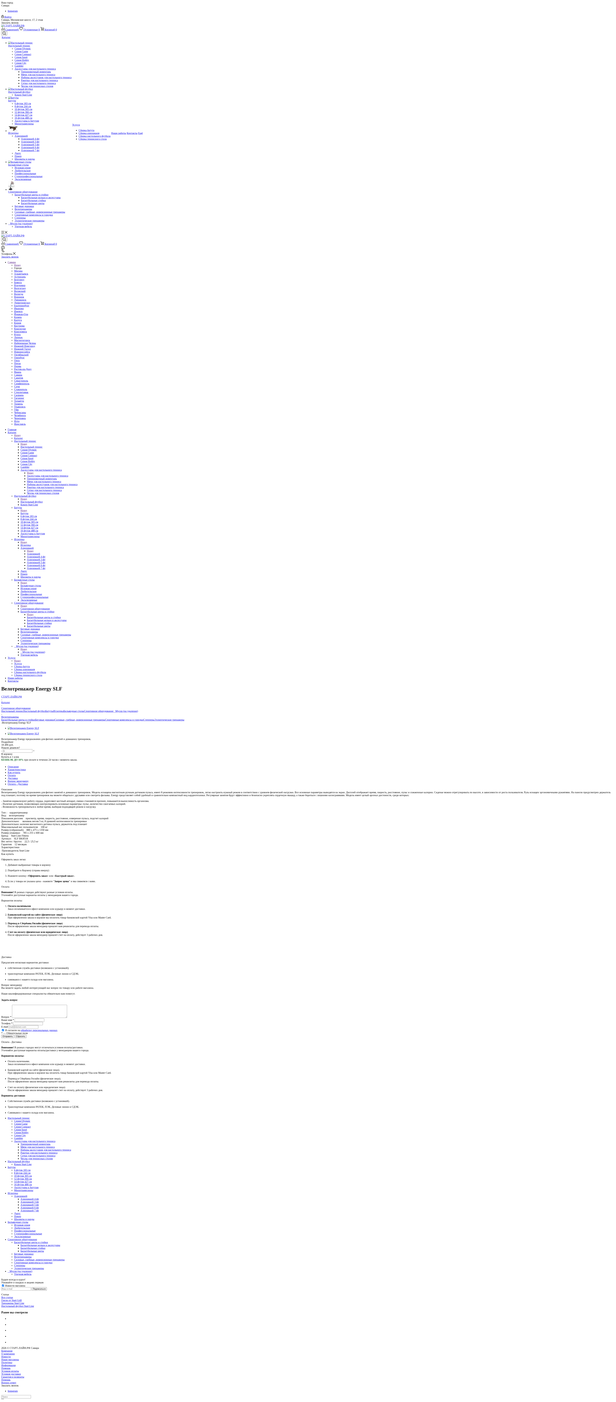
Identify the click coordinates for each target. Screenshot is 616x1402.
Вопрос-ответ (8, 1382)
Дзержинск (20, 299)
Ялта (16, 421)
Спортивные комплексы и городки (124, 719)
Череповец (20, 418)
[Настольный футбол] (40, 89)
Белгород (19, 279)
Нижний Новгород (24, 346)
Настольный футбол (32, 501)
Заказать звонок (10, 256)
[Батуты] (40, 97)
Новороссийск (22, 351)
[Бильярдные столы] (40, 162)
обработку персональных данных (39, 1030)
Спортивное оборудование (35, 608)
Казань (18, 317)
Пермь (17, 366)
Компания (6, 1351)
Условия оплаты (10, 1371)
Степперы (148, 719)
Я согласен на (31, 1030)
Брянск (18, 282)
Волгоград (20, 288)
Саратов (18, 377)
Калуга (18, 320)
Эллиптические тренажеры (169, 719)
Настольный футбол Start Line (17, 1306)
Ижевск (18, 311)
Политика (6, 1362)
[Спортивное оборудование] (40, 185)
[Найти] (2, 1398)
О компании (8, 1353)
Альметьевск (21, 273)
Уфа (16, 409)
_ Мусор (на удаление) (33, 652)
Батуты (24, 513)
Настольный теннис (32, 446)
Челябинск (20, 415)
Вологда (18, 294)
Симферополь (21, 383)
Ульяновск (20, 406)
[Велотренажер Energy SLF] (23, 728)
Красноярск (20, 331)
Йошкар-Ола (21, 314)
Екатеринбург (21, 305)
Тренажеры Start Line (12, 1303)
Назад (17, 265)
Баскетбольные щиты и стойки (44, 617)
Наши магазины (10, 1359)
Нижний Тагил (22, 349)
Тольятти (19, 401)
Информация (8, 1365)
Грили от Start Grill (11, 1300)
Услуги (18, 663)
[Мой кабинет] (3, 248)
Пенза (17, 363)
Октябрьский (21, 354)
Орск (17, 360)
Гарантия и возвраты (12, 1377)
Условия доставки (11, 1374)
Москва (18, 271)
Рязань (17, 372)
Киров (17, 323)
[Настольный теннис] (40, 42)
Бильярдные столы (31, 585)
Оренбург (19, 357)
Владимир (19, 285)
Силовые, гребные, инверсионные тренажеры (80, 719)
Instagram (13, 11)
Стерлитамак (21, 392)
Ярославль (20, 424)
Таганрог (19, 398)
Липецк (18, 337)
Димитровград (22, 302)
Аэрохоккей (33, 553)
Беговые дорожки (45, 719)
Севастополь (21, 380)
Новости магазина (14, 1285)
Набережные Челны (25, 343)
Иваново (19, 308)
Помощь (5, 1368)
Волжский (20, 291)
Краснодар (20, 328)
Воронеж (19, 297)
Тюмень (18, 403)
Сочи (17, 386)
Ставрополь (20, 389)
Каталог (18, 438)
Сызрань (19, 395)
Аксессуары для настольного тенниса (47, 475)
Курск (17, 334)
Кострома (19, 325)
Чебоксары (20, 412)
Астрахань (20, 276)
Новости (6, 1356)
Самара (18, 375)
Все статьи (7, 1297)
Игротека (26, 545)
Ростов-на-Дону (23, 369)
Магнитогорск (22, 340)
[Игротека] (40, 128)
